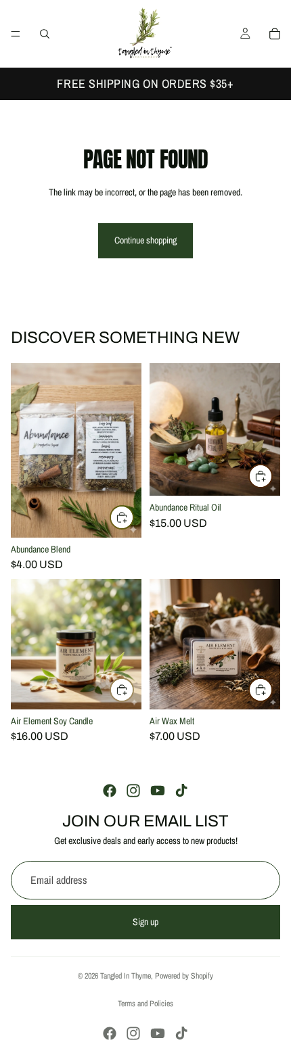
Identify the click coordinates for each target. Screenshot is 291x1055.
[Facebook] (110, 790)
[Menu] (15, 33)
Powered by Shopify (184, 975)
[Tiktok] (181, 790)
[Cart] (275, 34)
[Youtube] (158, 790)
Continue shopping (145, 240)
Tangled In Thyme (125, 975)
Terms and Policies (145, 1003)
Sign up (145, 921)
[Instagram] (133, 790)
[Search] (45, 34)
